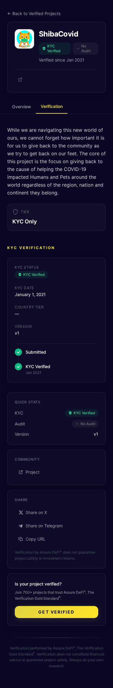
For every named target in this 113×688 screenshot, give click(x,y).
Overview (21, 106)
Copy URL (36, 538)
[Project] (20, 79)
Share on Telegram (44, 525)
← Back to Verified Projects (34, 13)
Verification (52, 106)
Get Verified (56, 611)
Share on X (36, 512)
